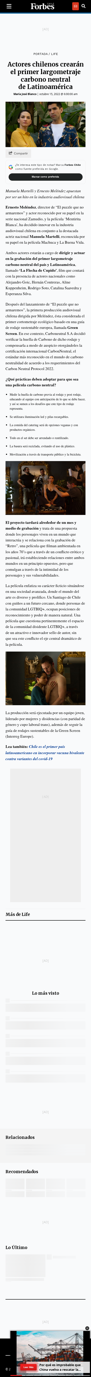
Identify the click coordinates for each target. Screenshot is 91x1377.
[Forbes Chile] (42, 6)
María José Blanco (24, 94)
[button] (87, 1328)
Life (54, 54)
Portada (40, 54)
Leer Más (28, 1367)
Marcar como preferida (45, 176)
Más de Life (18, 914)
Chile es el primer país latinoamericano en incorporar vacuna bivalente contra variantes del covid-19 (45, 752)
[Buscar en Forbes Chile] (83, 6)
